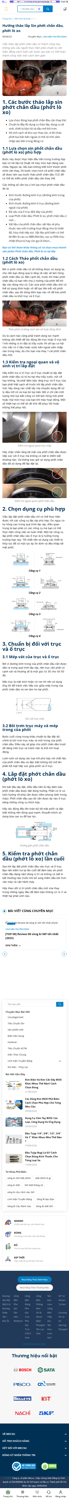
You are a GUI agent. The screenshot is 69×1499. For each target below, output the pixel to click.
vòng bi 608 (13, 1185)
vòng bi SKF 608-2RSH (19, 1178)
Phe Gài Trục (27, 1312)
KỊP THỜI (19, 1257)
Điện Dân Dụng (16, 1036)
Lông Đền (16, 1298)
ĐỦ (15, 1245)
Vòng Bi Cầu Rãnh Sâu (19, 1206)
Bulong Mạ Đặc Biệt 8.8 (6, 1300)
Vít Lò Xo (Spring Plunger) (63, 1323)
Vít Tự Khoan (62, 1298)
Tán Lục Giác (40, 1331)
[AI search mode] (39, 8)
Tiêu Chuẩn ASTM (17, 1048)
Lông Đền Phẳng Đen (39, 1302)
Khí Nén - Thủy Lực (18, 1067)
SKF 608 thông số (34, 1185)
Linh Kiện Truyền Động (55, 37)
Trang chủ (6, 18)
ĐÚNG (17, 1232)
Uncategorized (15, 1017)
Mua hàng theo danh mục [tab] (35, 1279)
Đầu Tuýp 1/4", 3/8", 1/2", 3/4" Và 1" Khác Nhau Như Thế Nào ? (43, 1137)
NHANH (18, 1220)
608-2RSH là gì (43, 1178)
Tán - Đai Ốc (5, 1318)
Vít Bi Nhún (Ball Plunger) (40, 1319)
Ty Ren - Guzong (63, 1308)
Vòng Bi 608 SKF (44, 1206)
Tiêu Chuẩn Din (16, 1023)
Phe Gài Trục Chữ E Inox (28, 1329)
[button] (64, 954)
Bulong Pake (6, 1310)
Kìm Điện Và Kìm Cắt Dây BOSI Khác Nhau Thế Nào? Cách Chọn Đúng (43, 1083)
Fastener (12, 1042)
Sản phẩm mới (15, 1030)
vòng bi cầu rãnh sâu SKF (20, 1192)
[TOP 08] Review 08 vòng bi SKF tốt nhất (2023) (31, 936)
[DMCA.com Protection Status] (49, 1466)
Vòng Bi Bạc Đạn (45, 1199)
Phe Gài (16, 1306)
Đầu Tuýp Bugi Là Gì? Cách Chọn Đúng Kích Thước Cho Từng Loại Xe (41, 1156)
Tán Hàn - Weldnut (18, 1316)
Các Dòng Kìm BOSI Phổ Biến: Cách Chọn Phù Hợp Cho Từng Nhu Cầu (43, 1102)
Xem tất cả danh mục (34, 1343)
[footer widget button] (34, 1434)
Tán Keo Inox (49, 1300)
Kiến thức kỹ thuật (22, 18)
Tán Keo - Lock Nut (50, 1331)
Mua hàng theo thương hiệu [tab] (34, 1287)
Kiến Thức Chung (17, 1055)
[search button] (48, 8)
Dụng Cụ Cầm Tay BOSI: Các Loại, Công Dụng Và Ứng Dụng (42, 1119)
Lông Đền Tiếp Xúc (49, 1314)
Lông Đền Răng (27, 1300)
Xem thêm (11, 945)
